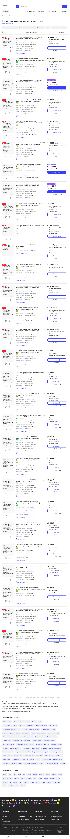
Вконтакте (5, 821)
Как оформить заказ (23, 819)
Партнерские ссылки (56, 816)
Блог (3, 819)
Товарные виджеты (56, 814)
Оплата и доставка (23, 814)
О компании (5, 814)
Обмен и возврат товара (25, 816)
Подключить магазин (40, 814)
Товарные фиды (55, 819)
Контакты (4, 816)
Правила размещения (40, 819)
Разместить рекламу (40, 816)
